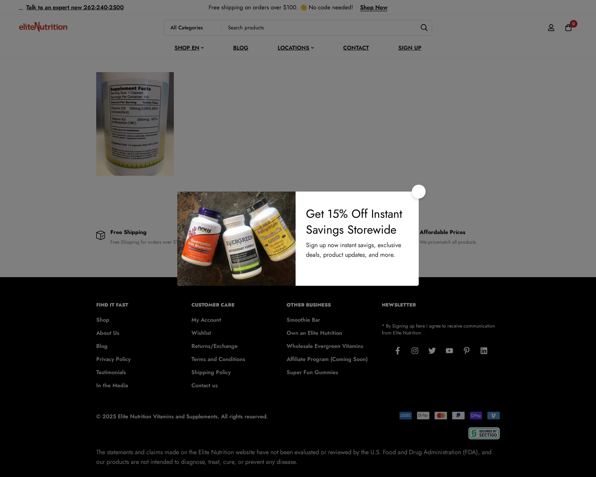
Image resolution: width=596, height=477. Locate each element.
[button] (419, 191)
